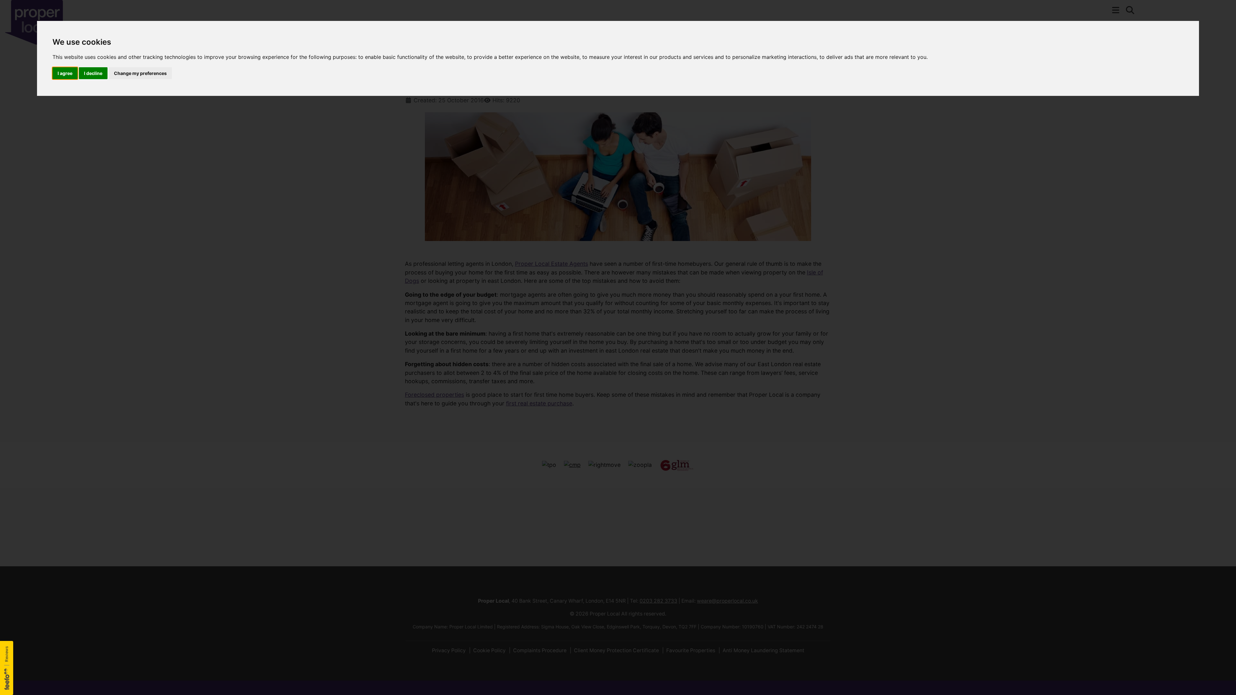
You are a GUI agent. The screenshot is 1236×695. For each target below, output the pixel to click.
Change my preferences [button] (140, 73)
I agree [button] (65, 73)
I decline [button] (93, 73)
